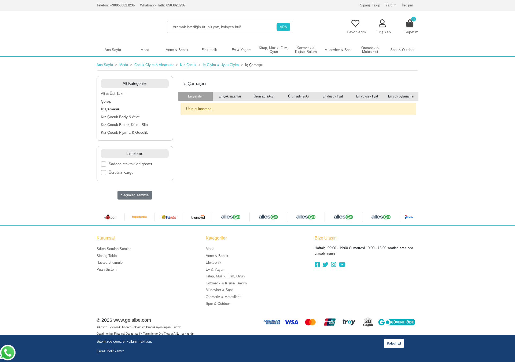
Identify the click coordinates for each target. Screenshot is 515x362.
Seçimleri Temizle (135, 195)
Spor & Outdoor (218, 304)
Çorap (106, 101)
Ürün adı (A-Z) (264, 96)
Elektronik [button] (209, 50)
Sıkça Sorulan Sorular (114, 249)
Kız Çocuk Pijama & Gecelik (124, 132)
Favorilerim (356, 32)
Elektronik (213, 262)
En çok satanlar (230, 96)
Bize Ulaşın (326, 238)
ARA (283, 27)
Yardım (390, 5)
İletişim (407, 5)
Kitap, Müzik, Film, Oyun (225, 276)
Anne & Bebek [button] (177, 50)
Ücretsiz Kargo (121, 172)
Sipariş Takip (370, 5)
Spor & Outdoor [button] (402, 50)
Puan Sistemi (107, 269)
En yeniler (195, 96)
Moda (210, 249)
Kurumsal (106, 238)
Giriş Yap (383, 32)
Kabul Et (394, 343)
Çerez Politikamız (110, 351)
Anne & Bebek (217, 256)
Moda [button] (145, 50)
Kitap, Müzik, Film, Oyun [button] (273, 50)
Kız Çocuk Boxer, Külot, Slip (124, 124)
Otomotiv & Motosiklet (223, 297)
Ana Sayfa (113, 50)
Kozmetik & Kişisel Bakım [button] (306, 50)
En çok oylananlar (401, 96)
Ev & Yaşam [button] (241, 50)
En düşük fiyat (332, 96)
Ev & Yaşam (215, 269)
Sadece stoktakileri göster (130, 164)
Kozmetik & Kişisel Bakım (226, 283)
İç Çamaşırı (110, 109)
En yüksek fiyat (367, 96)
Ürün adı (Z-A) (298, 96)
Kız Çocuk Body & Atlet (120, 117)
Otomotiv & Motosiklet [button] (370, 50)
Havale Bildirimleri (110, 262)
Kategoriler (216, 238)
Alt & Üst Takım (114, 93)
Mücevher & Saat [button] (338, 50)
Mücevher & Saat (219, 290)
